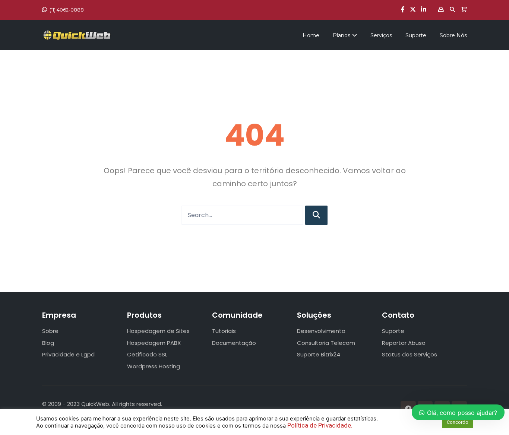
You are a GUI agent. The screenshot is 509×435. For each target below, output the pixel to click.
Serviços (381, 35)
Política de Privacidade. (319, 425)
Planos (341, 35)
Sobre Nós (453, 35)
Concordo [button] (457, 422)
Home (311, 35)
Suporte (415, 35)
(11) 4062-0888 (67, 10)
